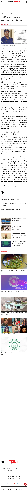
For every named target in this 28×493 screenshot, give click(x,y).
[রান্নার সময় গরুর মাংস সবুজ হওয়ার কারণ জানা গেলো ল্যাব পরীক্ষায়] (14, 264)
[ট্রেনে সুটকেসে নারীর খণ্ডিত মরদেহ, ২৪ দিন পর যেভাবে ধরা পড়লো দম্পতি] (14, 205)
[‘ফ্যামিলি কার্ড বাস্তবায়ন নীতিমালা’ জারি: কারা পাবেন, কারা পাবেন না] (14, 285)
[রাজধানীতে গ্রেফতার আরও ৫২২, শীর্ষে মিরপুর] (14, 210)
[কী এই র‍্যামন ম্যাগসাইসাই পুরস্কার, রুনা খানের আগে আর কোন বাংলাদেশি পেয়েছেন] (14, 244)
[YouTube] (14, 483)
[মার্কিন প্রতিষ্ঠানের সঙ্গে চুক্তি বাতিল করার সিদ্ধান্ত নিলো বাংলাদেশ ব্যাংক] (14, 346)
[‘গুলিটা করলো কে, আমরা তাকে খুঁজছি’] (14, 200)
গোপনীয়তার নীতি (10, 468)
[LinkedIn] (18, 483)
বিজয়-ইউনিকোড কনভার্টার (6, 470)
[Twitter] (11, 483)
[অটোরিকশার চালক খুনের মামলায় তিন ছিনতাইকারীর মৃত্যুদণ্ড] (14, 221)
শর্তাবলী (15, 468)
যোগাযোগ (3, 468)
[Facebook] (8, 483)
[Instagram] (21, 483)
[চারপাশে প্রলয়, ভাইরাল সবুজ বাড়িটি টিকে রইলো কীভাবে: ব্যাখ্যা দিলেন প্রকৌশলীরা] (14, 307)
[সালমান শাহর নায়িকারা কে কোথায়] (14, 327)
